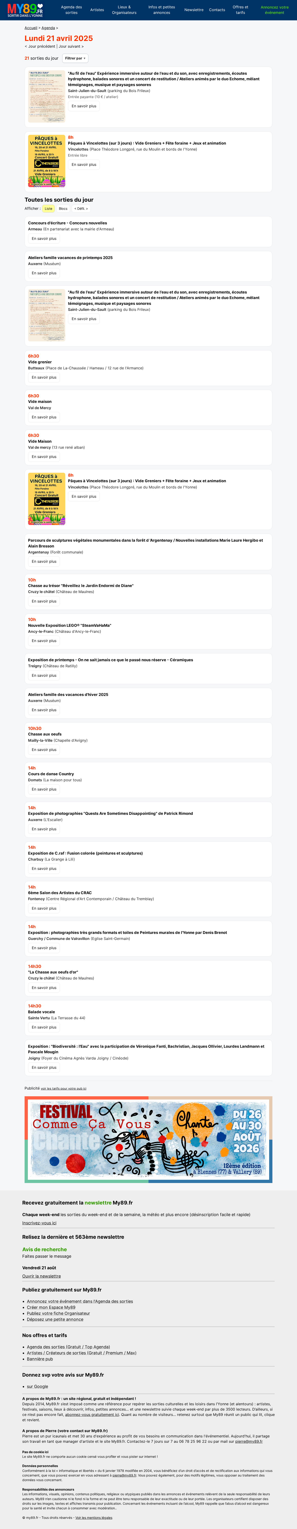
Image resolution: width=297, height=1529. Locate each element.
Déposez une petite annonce (55, 1319)
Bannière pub (40, 1358)
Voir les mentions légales (93, 1518)
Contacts (217, 9)
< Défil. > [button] (81, 208)
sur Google (37, 1386)
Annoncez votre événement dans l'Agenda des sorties (80, 1301)
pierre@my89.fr (249, 1441)
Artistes (97, 9)
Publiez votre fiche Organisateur (58, 1313)
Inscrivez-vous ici (39, 1222)
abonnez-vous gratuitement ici (92, 1414)
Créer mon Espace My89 (51, 1307)
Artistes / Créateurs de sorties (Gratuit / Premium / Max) (82, 1352)
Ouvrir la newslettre (41, 1276)
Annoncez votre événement (275, 10)
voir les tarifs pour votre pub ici (63, 1088)
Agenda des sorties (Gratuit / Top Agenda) (68, 1346)
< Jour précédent (40, 46)
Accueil (31, 28)
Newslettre (193, 9)
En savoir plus (84, 106)
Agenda (48, 28)
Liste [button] (48, 208)
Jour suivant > (71, 46)
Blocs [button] (63, 208)
